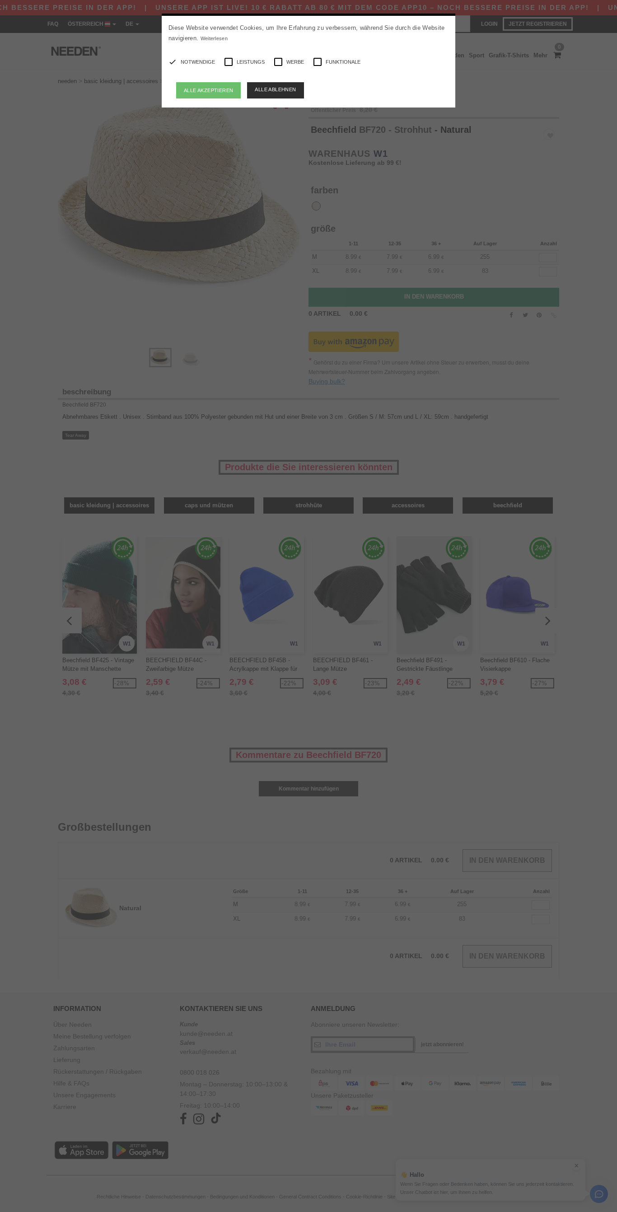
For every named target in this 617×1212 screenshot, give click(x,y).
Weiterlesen (214, 38)
